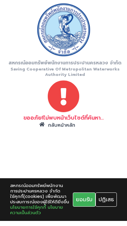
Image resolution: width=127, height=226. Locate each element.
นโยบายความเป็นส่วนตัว (36, 210)
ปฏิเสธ (106, 200)
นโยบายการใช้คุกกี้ (28, 207)
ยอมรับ (84, 200)
